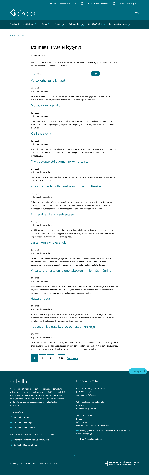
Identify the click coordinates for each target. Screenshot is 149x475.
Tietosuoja (14, 463)
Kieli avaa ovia (41, 133)
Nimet (58, 24)
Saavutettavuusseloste (47, 463)
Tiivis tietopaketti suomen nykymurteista (59, 161)
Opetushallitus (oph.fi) (25, 445)
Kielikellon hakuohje (23, 422)
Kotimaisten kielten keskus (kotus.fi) (31, 439)
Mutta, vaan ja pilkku (46, 105)
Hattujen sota (40, 298)
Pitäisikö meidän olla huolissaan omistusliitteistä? (66, 186)
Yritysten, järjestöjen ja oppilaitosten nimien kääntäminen (72, 270)
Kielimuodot (74, 24)
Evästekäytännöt (28, 463)
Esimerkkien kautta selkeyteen (52, 214)
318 (61, 358)
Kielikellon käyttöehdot (24, 427)
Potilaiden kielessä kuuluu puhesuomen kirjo (63, 326)
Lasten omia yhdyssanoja (49, 242)
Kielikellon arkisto (22, 417)
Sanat (44, 24)
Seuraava (72, 358)
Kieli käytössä (94, 24)
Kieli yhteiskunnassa (117, 24)
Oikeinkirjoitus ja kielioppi (22, 24)
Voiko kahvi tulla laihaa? (48, 80)
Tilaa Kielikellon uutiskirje (91, 439)
